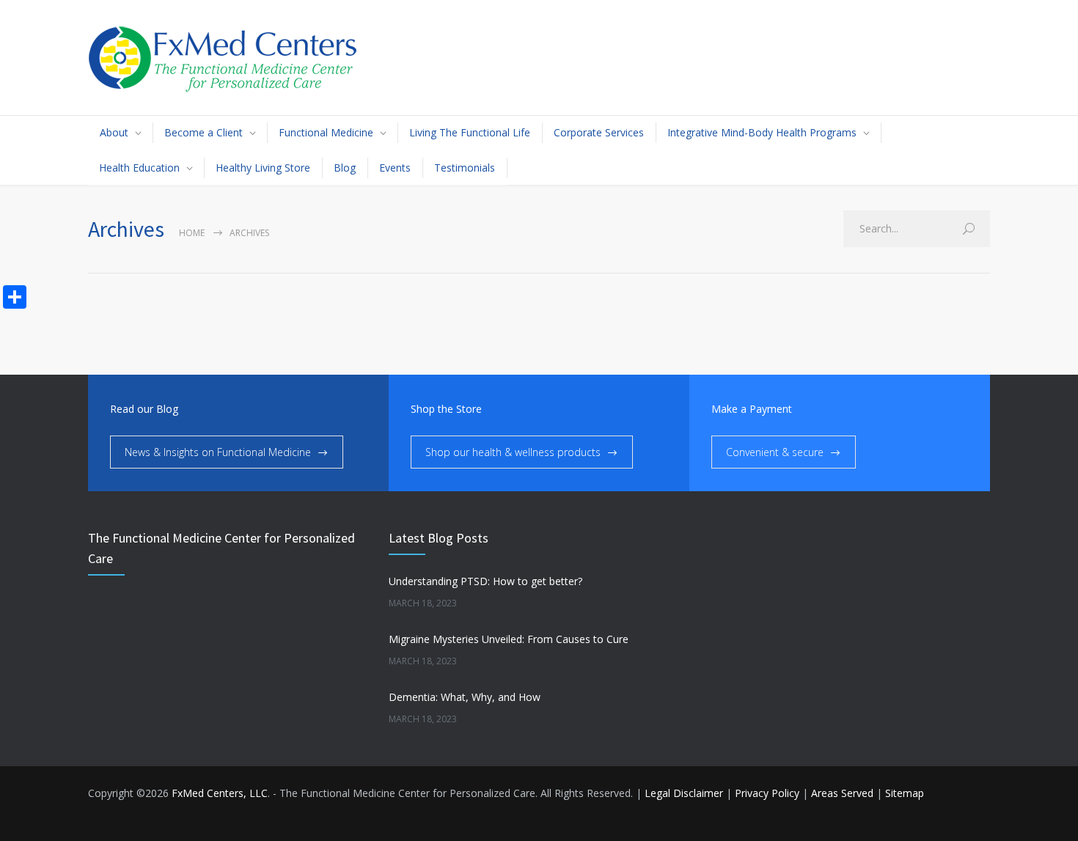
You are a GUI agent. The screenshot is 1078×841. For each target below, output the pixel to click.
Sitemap (904, 793)
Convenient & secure (775, 452)
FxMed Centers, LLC (220, 793)
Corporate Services (599, 132)
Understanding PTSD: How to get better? (485, 581)
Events (395, 168)
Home (192, 233)
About (114, 132)
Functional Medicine (326, 132)
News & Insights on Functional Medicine (218, 452)
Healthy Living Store (263, 168)
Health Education (139, 168)
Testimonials (464, 168)
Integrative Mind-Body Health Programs (762, 132)
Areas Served (842, 793)
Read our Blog (144, 409)
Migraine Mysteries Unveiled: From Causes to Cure (508, 639)
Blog (345, 168)
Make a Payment (751, 409)
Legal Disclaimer (684, 793)
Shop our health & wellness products (513, 452)
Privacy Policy (767, 793)
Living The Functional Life (469, 132)
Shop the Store (446, 409)
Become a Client (203, 132)
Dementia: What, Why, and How (464, 697)
